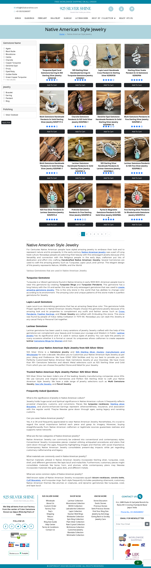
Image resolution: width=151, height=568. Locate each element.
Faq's (50, 511)
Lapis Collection (75, 511)
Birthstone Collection (75, 527)
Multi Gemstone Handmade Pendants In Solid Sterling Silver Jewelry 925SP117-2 (52, 119)
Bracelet (55, 18)
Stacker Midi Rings (75, 514)
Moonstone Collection (75, 503)
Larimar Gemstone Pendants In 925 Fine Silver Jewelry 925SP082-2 (137, 166)
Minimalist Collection (75, 535)
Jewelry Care (100, 519)
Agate (8, 48)
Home (61, 34)
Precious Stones (100, 506)
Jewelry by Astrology (100, 514)
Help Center (50, 524)
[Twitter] (18, 526)
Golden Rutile (11, 74)
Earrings (29, 18)
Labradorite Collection (75, 508)
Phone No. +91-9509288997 (132, 512)
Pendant (42, 18)
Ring (8, 101)
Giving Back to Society (100, 516)
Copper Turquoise (13, 63)
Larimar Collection (75, 500)
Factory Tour (50, 508)
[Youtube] (25, 526)
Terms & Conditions (50, 527)
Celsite (8, 57)
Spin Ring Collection (75, 519)
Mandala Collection (75, 532)
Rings (18, 18)
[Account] (121, 9)
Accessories (81, 18)
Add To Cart (52, 85)
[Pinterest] (31, 526)
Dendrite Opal (12, 65)
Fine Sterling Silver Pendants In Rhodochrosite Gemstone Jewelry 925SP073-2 (136, 212)
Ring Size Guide (50, 522)
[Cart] (132, 9)
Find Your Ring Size (100, 511)
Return (50, 516)
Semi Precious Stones (101, 508)
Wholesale (50, 500)
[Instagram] (11, 526)
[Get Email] (147, 524)
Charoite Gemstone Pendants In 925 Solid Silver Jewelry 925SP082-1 (80, 119)
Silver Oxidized (12, 115)
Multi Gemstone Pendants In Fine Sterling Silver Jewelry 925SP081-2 (137, 119)
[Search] (111, 9)
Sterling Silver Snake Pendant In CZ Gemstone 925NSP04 (137, 73)
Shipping (50, 514)
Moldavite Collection (75, 516)
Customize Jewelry (75, 530)
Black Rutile (10, 51)
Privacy (50, 519)
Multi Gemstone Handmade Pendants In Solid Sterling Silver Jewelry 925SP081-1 (52, 166)
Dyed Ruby (10, 71)
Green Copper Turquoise (16, 77)
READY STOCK (126, 18)
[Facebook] (5, 526)
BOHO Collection (75, 506)
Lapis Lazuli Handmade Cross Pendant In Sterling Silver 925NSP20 (108, 73)
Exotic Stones (100, 503)
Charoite (9, 60)
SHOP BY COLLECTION (103, 18)
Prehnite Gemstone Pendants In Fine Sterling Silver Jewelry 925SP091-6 (80, 212)
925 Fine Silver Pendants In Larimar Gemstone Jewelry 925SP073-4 (52, 212)
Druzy (8, 68)
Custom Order (50, 506)
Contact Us (50, 530)
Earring (9, 95)
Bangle (67, 18)
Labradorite (11, 80)
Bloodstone (10, 54)
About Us (50, 503)
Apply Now (6, 122)
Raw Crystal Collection (75, 524)
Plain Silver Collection (75, 522)
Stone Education (100, 500)
